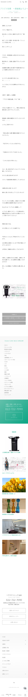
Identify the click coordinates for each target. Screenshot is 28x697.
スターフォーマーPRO (9, 359)
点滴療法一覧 (5, 647)
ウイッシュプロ (8, 347)
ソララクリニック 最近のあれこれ (11, 535)
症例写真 (6, 392)
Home (2, 695)
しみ (5, 363)
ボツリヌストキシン (9, 388)
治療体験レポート (8, 357)
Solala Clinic (6, 2)
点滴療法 (6, 378)
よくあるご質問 (6, 660)
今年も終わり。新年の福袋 (9, 556)
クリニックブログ (6, 664)
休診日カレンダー (14, 616)
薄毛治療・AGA (7, 390)
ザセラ (6, 345)
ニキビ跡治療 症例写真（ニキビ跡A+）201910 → (14, 318)
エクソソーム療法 (8, 382)
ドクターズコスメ (6, 654)
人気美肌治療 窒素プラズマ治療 (11, 452)
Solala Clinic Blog (14, 323)
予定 (5, 355)
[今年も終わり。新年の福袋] (14, 554)
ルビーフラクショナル (8, 473)
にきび (6, 368)
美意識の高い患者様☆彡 (8, 494)
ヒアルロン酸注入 (8, 386)
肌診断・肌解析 (6, 651)
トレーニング (7, 394)
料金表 (14, 695)
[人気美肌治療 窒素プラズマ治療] (14, 450)
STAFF (26, 17)
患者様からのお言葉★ (8, 514)
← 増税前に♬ (14, 314)
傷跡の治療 (7, 374)
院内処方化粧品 (8, 349)
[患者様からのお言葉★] (14, 512)
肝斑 (5, 366)
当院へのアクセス (14, 610)
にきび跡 (6, 370)
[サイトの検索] (20, 2)
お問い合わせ (14, 622)
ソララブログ (15, 11)
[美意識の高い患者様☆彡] (14, 492)
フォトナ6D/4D (7, 380)
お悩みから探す (8, 695)
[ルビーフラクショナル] (14, 471)
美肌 (5, 372)
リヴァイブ (7, 351)
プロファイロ (7, 384)
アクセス (19, 695)
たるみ (6, 361)
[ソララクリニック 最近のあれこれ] (14, 533)
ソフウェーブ (7, 376)
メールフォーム (14, 417)
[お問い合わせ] (26, 2)
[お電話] (23, 2)
